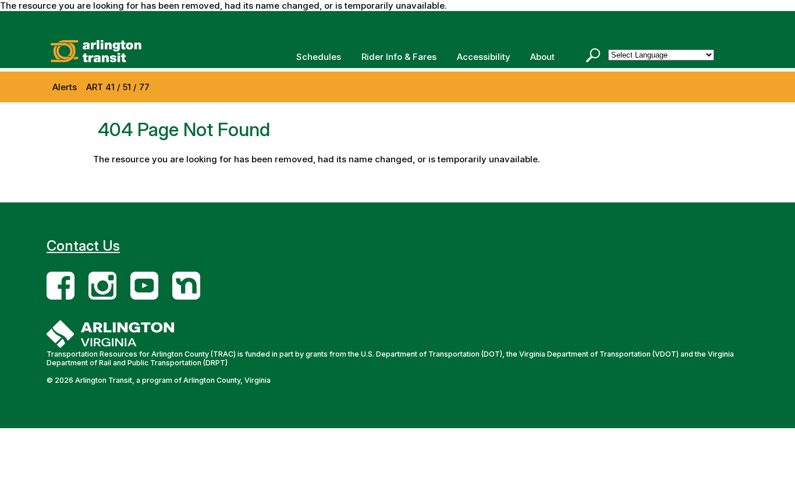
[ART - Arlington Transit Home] (113, 51)
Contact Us (83, 245)
